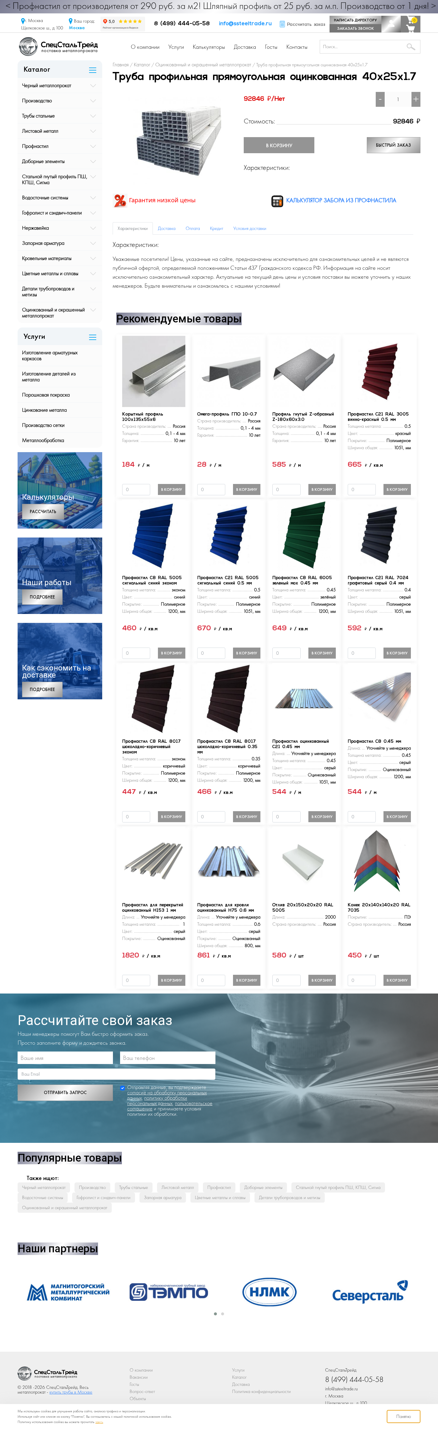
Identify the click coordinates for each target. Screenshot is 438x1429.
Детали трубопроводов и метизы (48, 291)
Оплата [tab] (193, 228)
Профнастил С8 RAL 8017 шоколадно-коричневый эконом (151, 747)
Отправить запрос (65, 1093)
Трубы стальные (38, 115)
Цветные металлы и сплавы (50, 273)
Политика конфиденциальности (261, 1391)
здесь (99, 1421)
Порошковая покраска (46, 394)
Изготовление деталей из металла (49, 376)
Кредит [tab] (216, 228)
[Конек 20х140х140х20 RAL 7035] (379, 861)
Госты (271, 47)
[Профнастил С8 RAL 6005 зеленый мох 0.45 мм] (304, 534)
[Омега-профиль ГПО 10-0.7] (228, 371)
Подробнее (42, 597)
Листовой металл (40, 130)
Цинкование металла (44, 409)
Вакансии (139, 1377)
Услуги (176, 47)
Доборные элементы (43, 161)
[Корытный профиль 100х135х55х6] (153, 371)
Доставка (245, 47)
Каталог (239, 1377)
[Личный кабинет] (391, 24)
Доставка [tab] (166, 228)
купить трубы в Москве (70, 1392)
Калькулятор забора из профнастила (340, 200)
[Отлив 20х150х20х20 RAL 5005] (304, 861)
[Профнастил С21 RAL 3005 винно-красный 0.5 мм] (379, 371)
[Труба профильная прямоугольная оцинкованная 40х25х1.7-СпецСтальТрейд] (47, 1375)
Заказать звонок (355, 28)
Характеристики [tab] (133, 228)
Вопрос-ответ (142, 1391)
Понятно (403, 1416)
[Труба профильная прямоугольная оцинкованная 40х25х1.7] (174, 137)
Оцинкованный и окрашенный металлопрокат (53, 312)
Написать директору (355, 20)
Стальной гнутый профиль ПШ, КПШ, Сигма (54, 179)
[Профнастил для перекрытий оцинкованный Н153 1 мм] (153, 861)
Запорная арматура (43, 242)
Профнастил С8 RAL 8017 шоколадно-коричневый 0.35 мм (227, 747)
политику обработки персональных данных (157, 1100)
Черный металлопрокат (46, 85)
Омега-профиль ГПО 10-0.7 (227, 414)
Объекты (138, 1398)
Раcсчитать (43, 512)
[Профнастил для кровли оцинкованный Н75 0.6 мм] (228, 861)
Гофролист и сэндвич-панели (52, 212)
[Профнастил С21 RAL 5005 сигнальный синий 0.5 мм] (228, 534)
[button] (215, 1314)
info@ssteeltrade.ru (245, 24)
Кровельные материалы (47, 258)
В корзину (279, 145)
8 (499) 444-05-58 (182, 24)
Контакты (296, 47)
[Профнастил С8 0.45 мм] (379, 698)
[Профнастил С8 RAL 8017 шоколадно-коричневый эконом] (153, 698)
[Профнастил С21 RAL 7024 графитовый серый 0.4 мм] (379, 534)
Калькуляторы (209, 47)
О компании (145, 47)
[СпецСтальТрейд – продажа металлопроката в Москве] (58, 46)
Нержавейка (35, 227)
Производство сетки (43, 425)
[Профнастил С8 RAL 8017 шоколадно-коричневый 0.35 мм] (228, 698)
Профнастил (35, 145)
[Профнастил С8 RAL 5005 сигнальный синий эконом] (153, 534)
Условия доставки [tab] (249, 228)
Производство (37, 100)
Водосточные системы (45, 197)
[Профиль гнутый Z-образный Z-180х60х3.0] (304, 371)
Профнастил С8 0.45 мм (374, 741)
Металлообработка (43, 440)
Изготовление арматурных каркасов (49, 355)
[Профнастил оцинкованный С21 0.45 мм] (304, 698)
